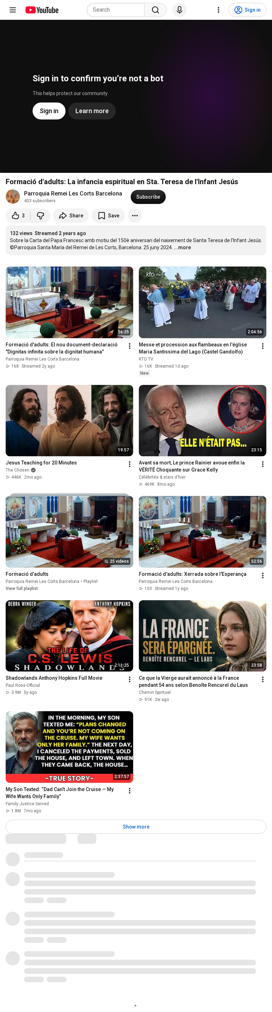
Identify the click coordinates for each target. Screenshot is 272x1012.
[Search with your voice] (179, 10)
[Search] (155, 10)
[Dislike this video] (40, 216)
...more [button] (182, 247)
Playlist (91, 581)
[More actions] (135, 216)
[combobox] (118, 10)
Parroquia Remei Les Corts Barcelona (73, 193)
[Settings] (218, 10)
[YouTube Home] (41, 10)
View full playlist (22, 588)
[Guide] (12, 10)
